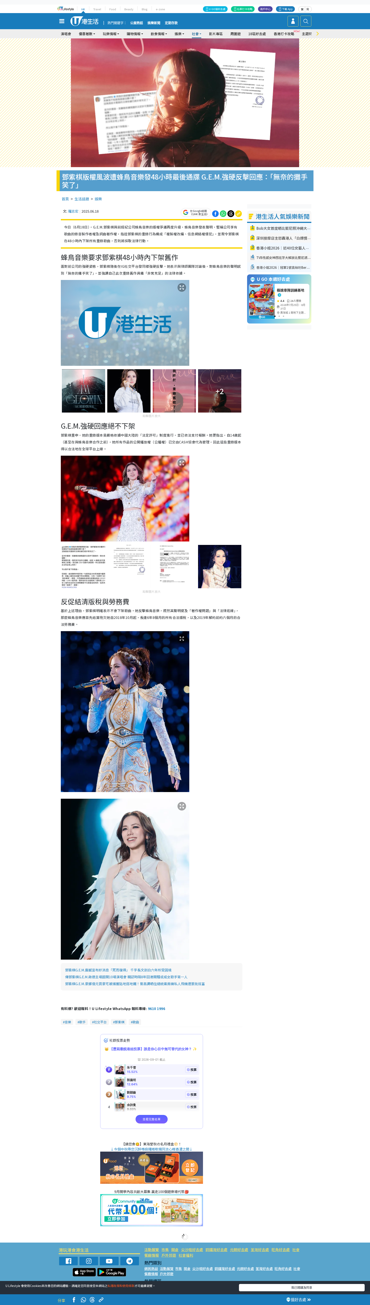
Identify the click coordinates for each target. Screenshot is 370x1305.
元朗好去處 (239, 1249)
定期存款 (171, 23)
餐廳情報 (151, 1255)
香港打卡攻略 (284, 33)
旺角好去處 (281, 1249)
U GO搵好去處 (217, 9)
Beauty (128, 9)
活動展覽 (151, 1249)
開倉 (175, 1249)
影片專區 (216, 33)
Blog (145, 9)
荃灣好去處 (260, 1249)
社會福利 (186, 1255)
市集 (165, 1249)
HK (83, 9)
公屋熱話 (136, 23)
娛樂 (98, 198)
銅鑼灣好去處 (216, 1249)
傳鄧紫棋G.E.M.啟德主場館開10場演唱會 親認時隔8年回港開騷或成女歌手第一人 (126, 976)
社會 (296, 1249)
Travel (97, 9)
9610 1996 (156, 1008)
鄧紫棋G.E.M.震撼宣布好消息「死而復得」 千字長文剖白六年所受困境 (118, 969)
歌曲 (136, 1022)
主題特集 (309, 33)
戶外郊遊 (168, 1255)
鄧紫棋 (119, 1022)
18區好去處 (257, 33)
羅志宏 (73, 211)
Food (112, 9)
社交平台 (100, 1022)
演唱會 (66, 33)
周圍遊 (235, 33)
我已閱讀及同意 (301, 1287)
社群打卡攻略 (244, 9)
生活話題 (82, 198)
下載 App (287, 9)
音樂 (68, 1022)
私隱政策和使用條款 (120, 1286)
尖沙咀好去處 (192, 1249)
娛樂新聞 (154, 23)
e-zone (160, 9)
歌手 (82, 1022)
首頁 (65, 198)
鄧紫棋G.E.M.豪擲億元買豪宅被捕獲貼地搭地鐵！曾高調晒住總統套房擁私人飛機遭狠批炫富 (135, 983)
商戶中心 (265, 9)
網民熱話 (151, 1268)
